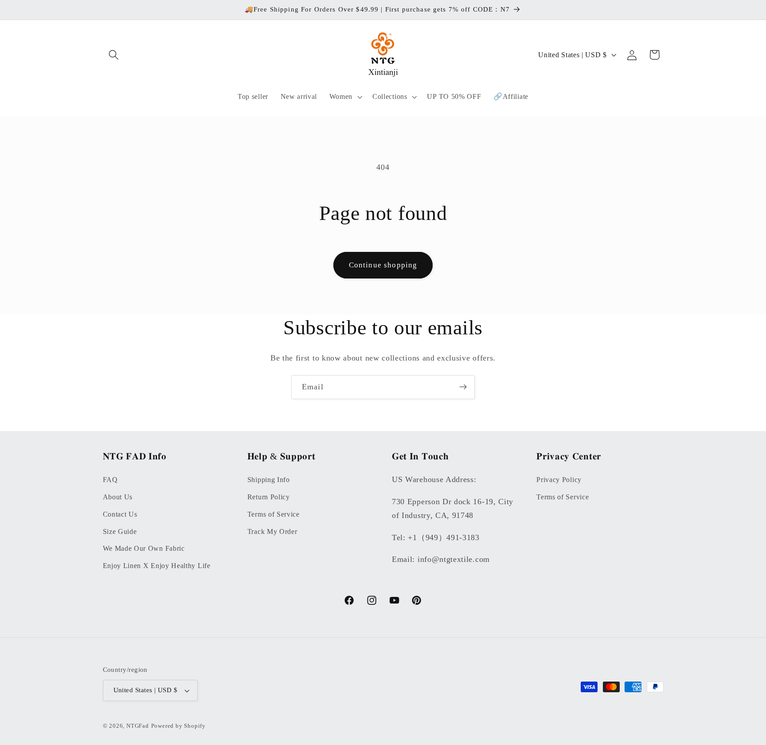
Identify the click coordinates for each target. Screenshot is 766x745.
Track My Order (272, 531)
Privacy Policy (559, 479)
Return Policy (268, 496)
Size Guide (120, 531)
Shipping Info (268, 479)
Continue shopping (383, 265)
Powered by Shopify (178, 726)
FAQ (110, 479)
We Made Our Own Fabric (144, 548)
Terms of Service (273, 514)
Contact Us (120, 514)
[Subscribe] (463, 387)
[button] (114, 54)
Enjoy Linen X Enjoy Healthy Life (157, 565)
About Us (118, 496)
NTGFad (137, 726)
